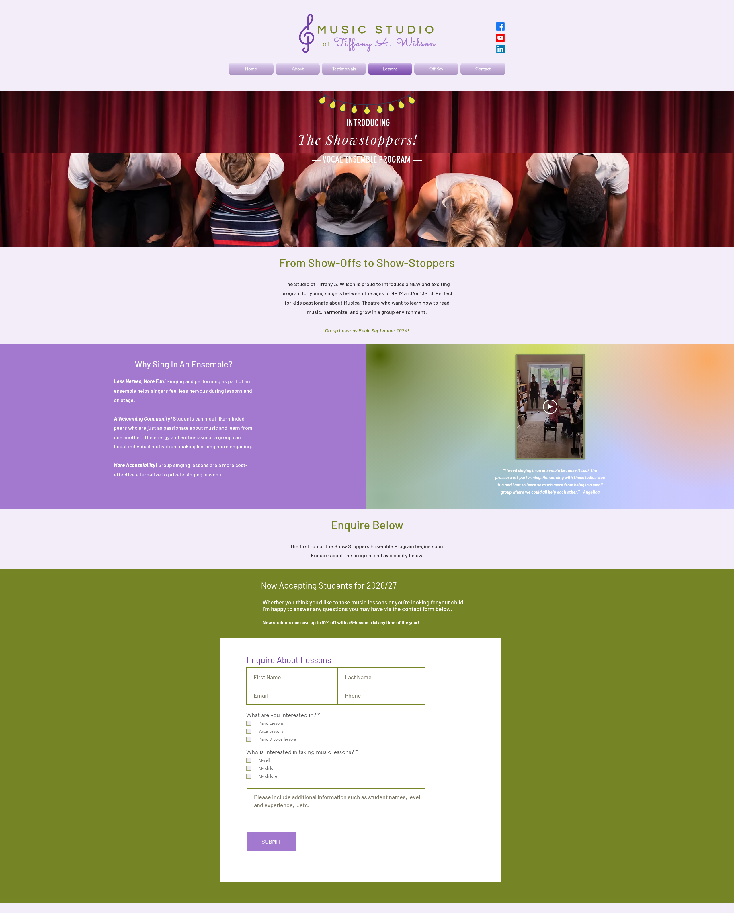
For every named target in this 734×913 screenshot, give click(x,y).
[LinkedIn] (500, 49)
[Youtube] (500, 38)
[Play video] (550, 407)
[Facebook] (500, 26)
